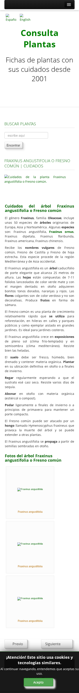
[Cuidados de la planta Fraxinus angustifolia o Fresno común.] (35, 186)
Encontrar (13, 145)
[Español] (11, 17)
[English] (25, 17)
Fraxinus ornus (61, 232)
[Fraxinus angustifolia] (30, 489)
